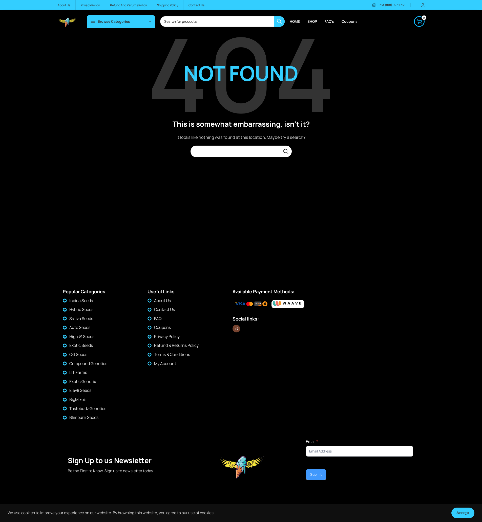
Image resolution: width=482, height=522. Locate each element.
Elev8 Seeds (80, 390)
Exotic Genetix (82, 381)
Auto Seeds (79, 327)
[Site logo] (67, 21)
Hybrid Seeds (81, 309)
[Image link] (287, 304)
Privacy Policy (167, 336)
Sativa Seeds (81, 318)
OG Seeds (78, 354)
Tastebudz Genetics (87, 408)
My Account (165, 363)
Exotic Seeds (81, 345)
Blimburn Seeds (83, 417)
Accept (462, 513)
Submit (316, 474)
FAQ (158, 318)
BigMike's (77, 399)
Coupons (162, 327)
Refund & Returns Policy (176, 345)
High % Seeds (81, 336)
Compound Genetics (88, 363)
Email (312, 441)
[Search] (286, 151)
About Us (162, 300)
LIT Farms (78, 372)
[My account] (422, 5)
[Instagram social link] (236, 328)
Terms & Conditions (172, 354)
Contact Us (164, 309)
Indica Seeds (81, 300)
